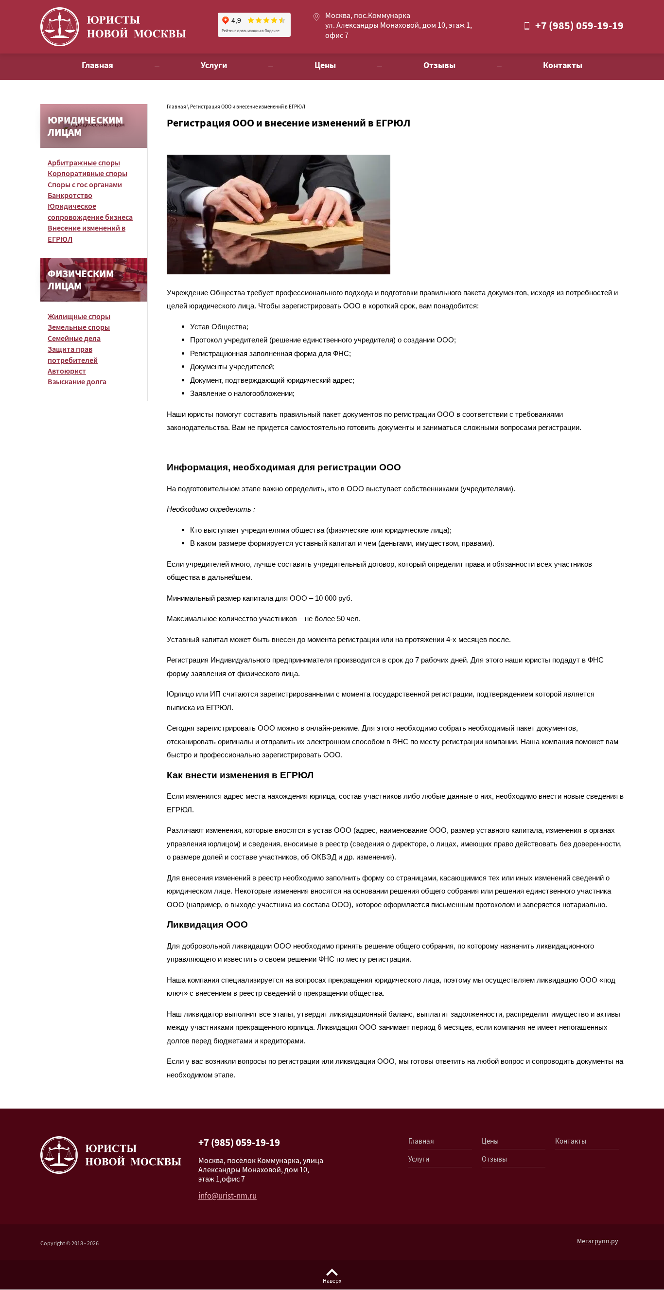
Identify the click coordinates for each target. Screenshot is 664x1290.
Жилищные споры (79, 317)
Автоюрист (67, 372)
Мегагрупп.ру (597, 1241)
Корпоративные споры (87, 174)
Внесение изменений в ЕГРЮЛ (86, 234)
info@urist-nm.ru (227, 1197)
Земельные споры (79, 328)
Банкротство (70, 196)
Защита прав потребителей (73, 355)
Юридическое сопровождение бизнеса (90, 212)
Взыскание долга (77, 382)
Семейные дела (74, 339)
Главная (176, 107)
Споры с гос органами (85, 185)
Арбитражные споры (84, 164)
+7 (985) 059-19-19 (579, 26)
